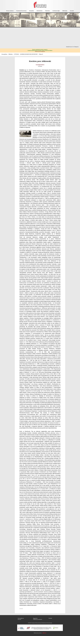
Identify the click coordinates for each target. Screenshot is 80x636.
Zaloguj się (76, 46)
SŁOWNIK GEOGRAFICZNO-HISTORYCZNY (29, 54)
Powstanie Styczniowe (21, 10)
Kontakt (72, 10)
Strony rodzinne (10, 10)
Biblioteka (64, 10)
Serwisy (19, 619)
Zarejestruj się (69, 46)
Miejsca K (41, 54)
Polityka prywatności (37, 619)
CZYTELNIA (16, 54)
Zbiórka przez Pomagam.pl (40, 51)
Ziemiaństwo (39, 10)
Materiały (47, 10)
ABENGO (44, 632)
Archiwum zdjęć (56, 10)
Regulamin (35, 618)
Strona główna (4, 54)
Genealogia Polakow (40, 64)
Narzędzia (31, 10)
